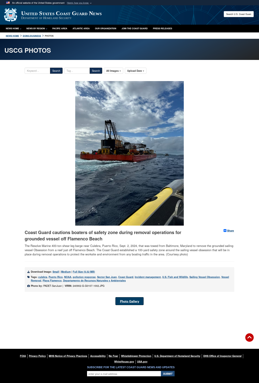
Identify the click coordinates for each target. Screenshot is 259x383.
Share (230, 230)
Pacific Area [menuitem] (59, 28)
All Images (112, 70)
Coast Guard (125, 277)
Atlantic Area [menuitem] (81, 28)
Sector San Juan (107, 277)
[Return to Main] (249, 339)
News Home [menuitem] (12, 28)
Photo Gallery (129, 301)
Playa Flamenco (52, 280)
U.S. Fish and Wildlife (175, 277)
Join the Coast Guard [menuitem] (135, 28)
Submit (167, 373)
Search (56, 70)
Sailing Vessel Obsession (204, 277)
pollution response (84, 277)
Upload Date (135, 70)
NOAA (67, 277)
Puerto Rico (56, 277)
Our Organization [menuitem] (105, 28)
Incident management (148, 277)
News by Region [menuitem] (35, 28)
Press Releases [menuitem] (162, 28)
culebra (42, 277)
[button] (79, 3)
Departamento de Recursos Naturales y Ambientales (94, 280)
